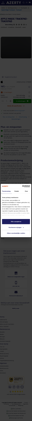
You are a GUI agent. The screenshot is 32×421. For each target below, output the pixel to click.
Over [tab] (26, 191)
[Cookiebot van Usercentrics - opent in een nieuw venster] (22, 186)
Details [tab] (16, 191)
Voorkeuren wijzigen (15, 227)
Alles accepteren (16, 221)
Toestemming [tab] (6, 191)
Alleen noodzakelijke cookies (16, 233)
